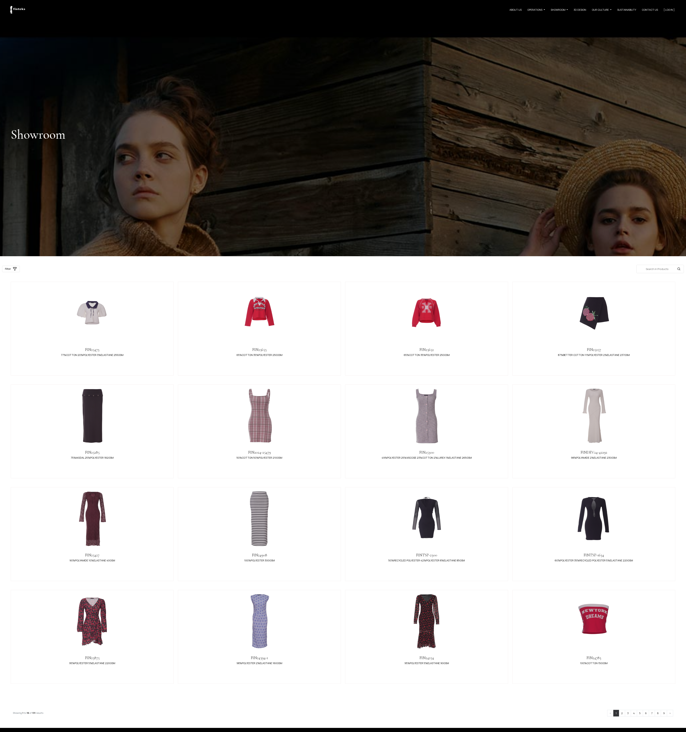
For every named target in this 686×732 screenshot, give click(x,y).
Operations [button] (535, 9)
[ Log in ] (669, 9)
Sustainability (626, 9)
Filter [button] (8, 269)
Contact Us (650, 9)
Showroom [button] (558, 9)
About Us (515, 9)
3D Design (580, 9)
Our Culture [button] (600, 9)
